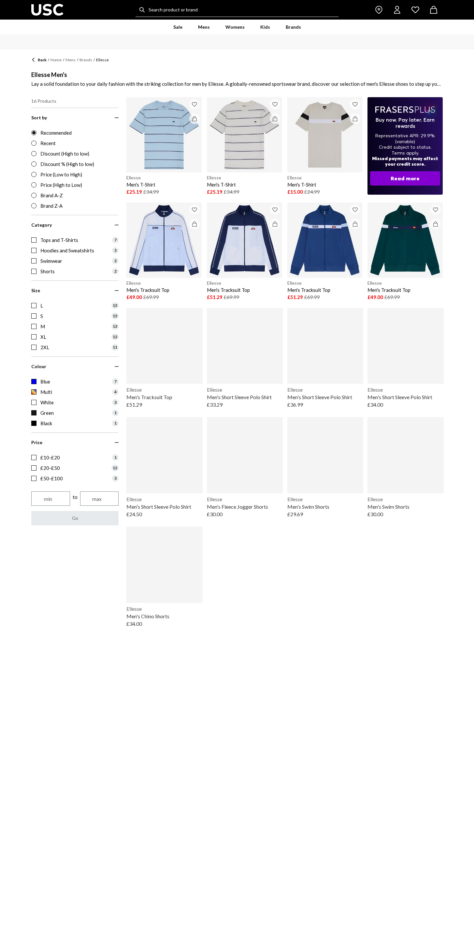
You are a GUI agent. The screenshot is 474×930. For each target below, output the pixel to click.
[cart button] (433, 10)
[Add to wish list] (194, 104)
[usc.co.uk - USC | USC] (47, 10)
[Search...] (142, 10)
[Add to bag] (194, 119)
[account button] (397, 10)
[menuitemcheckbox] (75, 240)
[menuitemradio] (75, 133)
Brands (85, 59)
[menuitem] (177, 27)
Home (56, 59)
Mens (70, 59)
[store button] (379, 10)
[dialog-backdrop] (405, 146)
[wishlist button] (415, 10)
